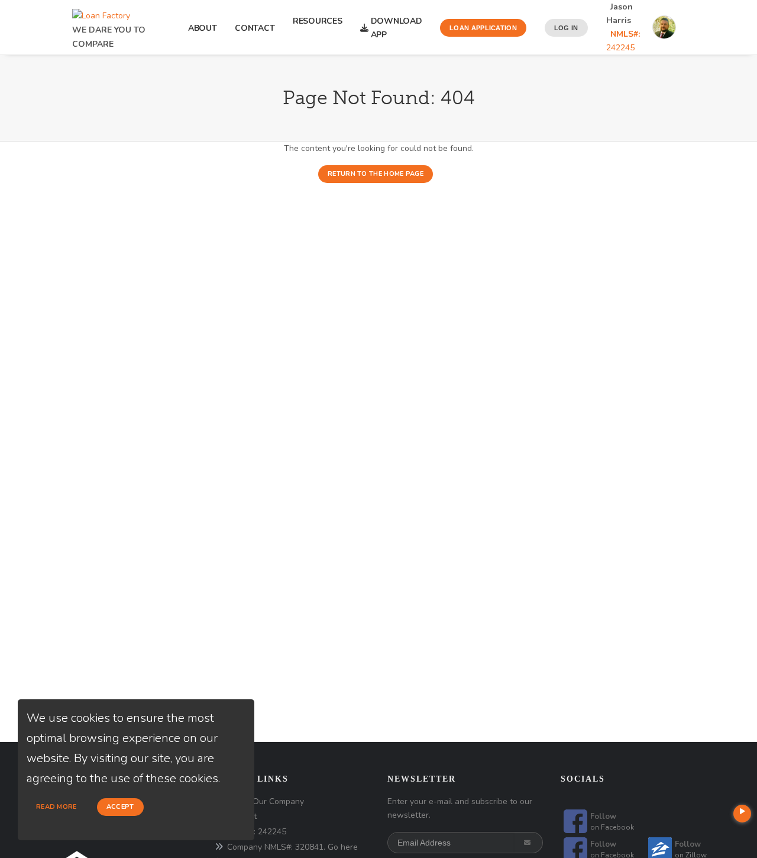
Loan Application (483, 27)
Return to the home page (375, 173)
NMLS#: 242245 (256, 831)
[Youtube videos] (742, 813)
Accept (120, 806)
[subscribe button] (528, 842)
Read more (56, 806)
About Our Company (265, 801)
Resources (317, 27)
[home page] (101, 12)
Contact (254, 28)
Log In (566, 27)
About (202, 28)
